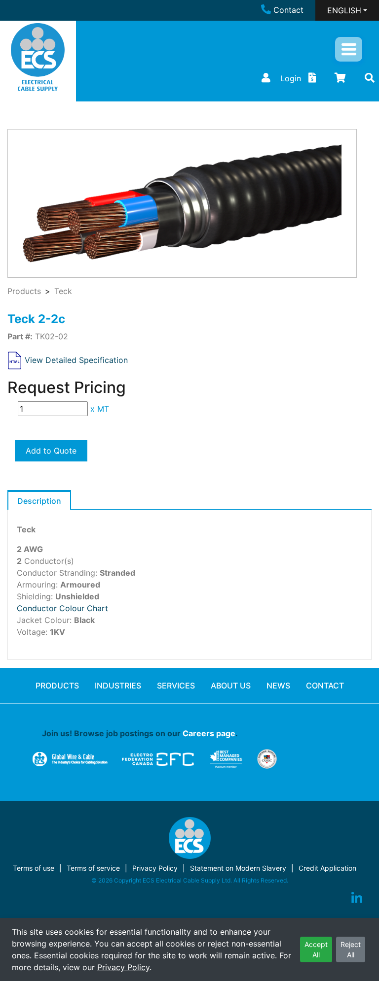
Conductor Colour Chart (62, 608)
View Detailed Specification (76, 359)
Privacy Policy (123, 967)
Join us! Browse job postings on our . (140, 733)
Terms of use (33, 868)
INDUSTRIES (118, 685)
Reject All (351, 949)
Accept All (316, 949)
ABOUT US (231, 685)
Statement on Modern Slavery (238, 868)
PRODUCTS (57, 685)
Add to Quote (51, 451)
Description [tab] (39, 501)
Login (290, 78)
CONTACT (325, 685)
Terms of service (93, 868)
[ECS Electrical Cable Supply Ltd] (38, 57)
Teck (63, 291)
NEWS (278, 685)
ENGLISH (344, 10)
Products (24, 291)
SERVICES (176, 685)
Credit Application (327, 868)
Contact (288, 10)
